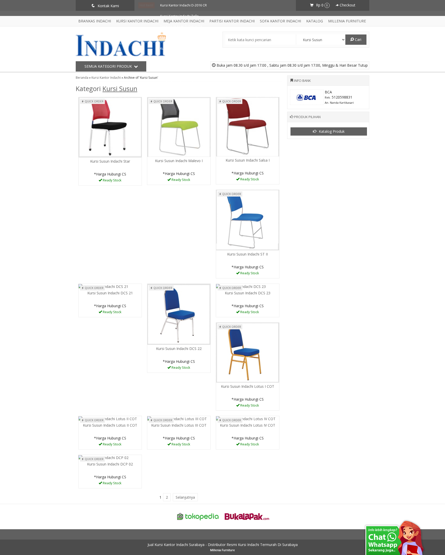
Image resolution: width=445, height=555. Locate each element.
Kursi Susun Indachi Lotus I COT (247, 386)
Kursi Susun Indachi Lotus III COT (179, 425)
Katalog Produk (331, 131)
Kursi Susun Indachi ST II (247, 254)
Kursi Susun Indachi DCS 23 (247, 292)
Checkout (347, 5)
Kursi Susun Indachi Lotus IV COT (247, 425)
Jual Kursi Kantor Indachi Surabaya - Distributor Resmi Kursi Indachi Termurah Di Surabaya (223, 544)
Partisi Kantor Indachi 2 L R (180, 70)
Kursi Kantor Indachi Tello (179, 16)
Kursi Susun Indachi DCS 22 (179, 348)
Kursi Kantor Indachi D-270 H (181, 48)
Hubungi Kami (112, 181)
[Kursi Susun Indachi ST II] (247, 219)
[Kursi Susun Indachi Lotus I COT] (247, 352)
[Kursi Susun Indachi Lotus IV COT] (246, 418)
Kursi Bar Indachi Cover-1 (179, 38)
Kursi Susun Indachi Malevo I (179, 160)
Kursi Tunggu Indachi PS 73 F (182, 59)
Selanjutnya (185, 497)
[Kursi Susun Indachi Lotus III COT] (177, 418)
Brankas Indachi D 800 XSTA (181, 27)
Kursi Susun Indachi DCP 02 (110, 464)
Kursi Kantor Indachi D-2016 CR (183, 5)
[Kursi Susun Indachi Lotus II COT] (108, 418)
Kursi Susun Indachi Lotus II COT (110, 425)
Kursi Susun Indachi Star (110, 161)
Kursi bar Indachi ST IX (177, 81)
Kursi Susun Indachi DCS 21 (110, 292)
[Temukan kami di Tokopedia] (198, 516)
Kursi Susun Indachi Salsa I (248, 160)
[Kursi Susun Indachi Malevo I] (178, 126)
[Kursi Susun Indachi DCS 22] (178, 313)
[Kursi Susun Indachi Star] (110, 127)
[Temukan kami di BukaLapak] (247, 516)
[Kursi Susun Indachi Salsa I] (247, 126)
